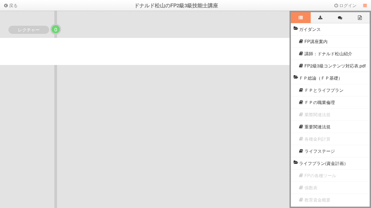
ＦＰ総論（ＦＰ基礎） (320, 78)
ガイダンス (310, 29)
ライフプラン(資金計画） (323, 163)
